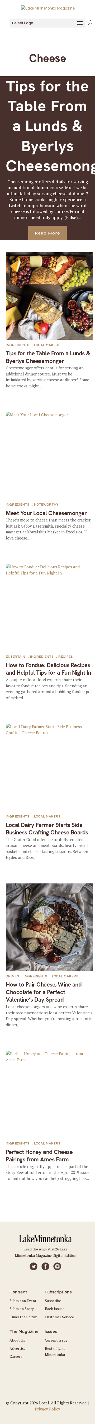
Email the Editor (23, 1316)
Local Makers (47, 345)
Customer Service (59, 1316)
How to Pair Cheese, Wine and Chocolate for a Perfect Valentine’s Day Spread (44, 992)
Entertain (15, 656)
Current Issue (56, 1340)
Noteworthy (46, 504)
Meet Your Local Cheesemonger (46, 513)
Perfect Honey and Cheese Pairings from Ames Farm (39, 1156)
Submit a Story (22, 1308)
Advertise (18, 1348)
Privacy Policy (47, 1409)
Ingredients (17, 345)
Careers (16, 1356)
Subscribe (53, 1300)
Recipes (65, 656)
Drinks (12, 976)
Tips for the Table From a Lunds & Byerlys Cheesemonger (48, 357)
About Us (17, 1340)
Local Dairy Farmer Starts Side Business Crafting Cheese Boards (47, 829)
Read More (47, 233)
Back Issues (54, 1308)
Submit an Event (23, 1300)
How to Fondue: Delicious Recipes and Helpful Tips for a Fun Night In (48, 669)
